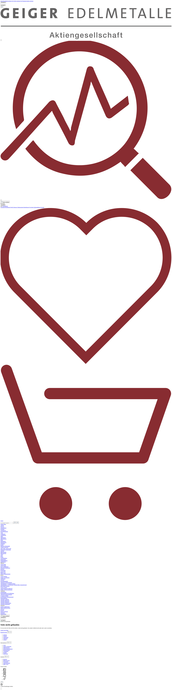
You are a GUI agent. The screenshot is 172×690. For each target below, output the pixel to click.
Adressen (15, 207)
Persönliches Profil (9, 207)
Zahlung (5, 634)
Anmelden (3, 204)
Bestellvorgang (4, 632)
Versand (5, 636)
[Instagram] (4, 673)
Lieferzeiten (5, 637)
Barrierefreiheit (6, 650)
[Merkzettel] (86, 363)
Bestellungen (26, 207)
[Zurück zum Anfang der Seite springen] (2, 682)
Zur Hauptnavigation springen (27, 1)
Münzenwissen (6, 660)
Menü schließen (6, 202)
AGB (4, 645)
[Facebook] (4, 670)
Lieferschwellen (6, 663)
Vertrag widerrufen (7, 646)
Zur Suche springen (16, 1)
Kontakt (5, 652)
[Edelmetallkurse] (86, 198)
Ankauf (4, 639)
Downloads (5, 661)
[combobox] (7, 523)
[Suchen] (14, 523)
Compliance (5, 651)
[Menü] (2, 7)
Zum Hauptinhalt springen (6, 1)
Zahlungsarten (20, 207)
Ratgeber (5, 659)
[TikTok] (4, 679)
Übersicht (3, 207)
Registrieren (5, 206)
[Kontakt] (1, 40)
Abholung (5, 638)
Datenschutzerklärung (7, 649)
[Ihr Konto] (1, 200)
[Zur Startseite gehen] (86, 38)
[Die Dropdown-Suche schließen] (17, 523)
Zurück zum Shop (4, 630)
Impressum (5, 653)
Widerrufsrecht (6, 647)
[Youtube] (4, 676)
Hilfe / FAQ (5, 664)
